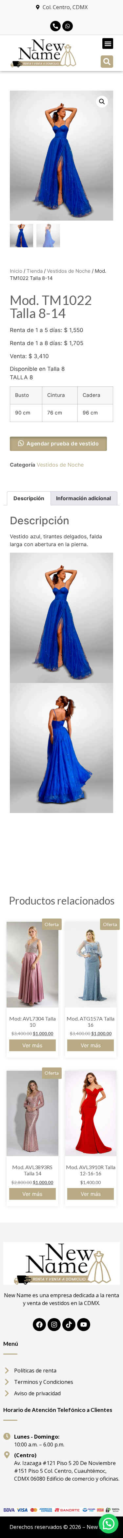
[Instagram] (54, 1324)
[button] (107, 43)
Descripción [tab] (28, 498)
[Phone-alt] (55, 26)
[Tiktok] (68, 1324)
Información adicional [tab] (83, 498)
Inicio (16, 271)
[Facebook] (39, 1324)
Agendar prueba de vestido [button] (63, 443)
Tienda (35, 271)
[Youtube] (83, 1324)
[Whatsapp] (67, 26)
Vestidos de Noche (69, 271)
